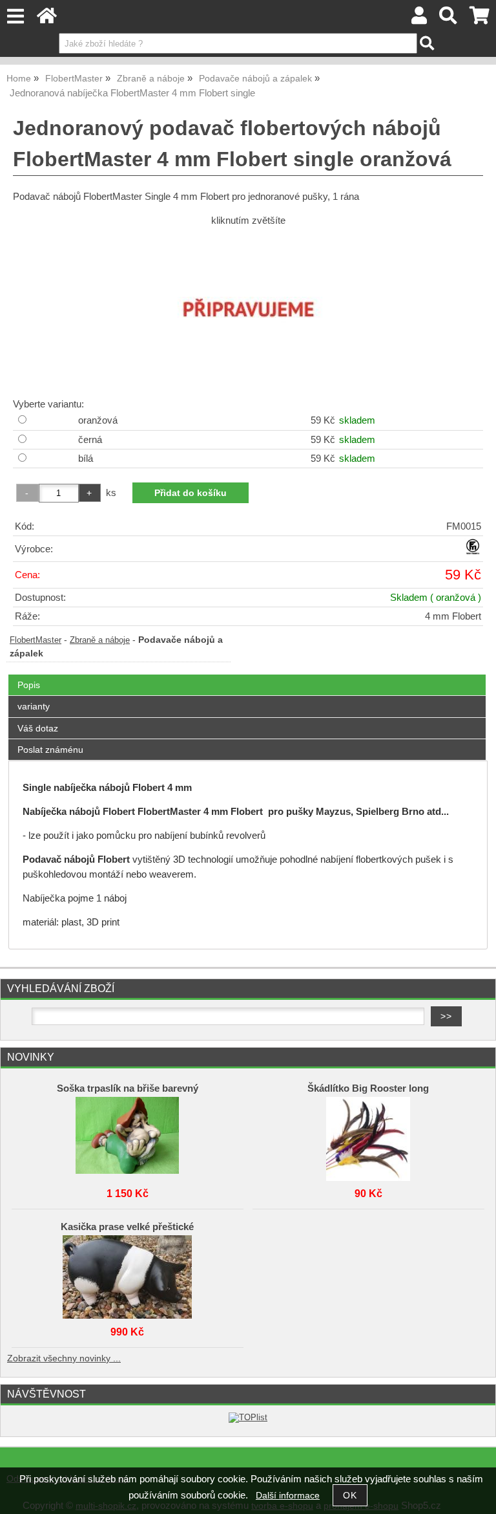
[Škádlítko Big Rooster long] (368, 1136)
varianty (33, 706)
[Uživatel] (419, 19)
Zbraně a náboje (100, 640)
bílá (85, 458)
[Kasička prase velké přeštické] (127, 1274)
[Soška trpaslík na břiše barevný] (127, 1136)
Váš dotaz (37, 728)
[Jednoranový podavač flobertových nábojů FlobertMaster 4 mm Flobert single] (248, 311)
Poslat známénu (50, 749)
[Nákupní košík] (479, 19)
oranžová (98, 420)
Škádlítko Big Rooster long (368, 1088)
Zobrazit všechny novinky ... (64, 1358)
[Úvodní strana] (46, 19)
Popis (28, 685)
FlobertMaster (35, 640)
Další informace (288, 1495)
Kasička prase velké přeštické (127, 1227)
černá (90, 440)
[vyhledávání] (448, 19)
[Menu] (15, 16)
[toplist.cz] (248, 1417)
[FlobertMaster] (472, 552)
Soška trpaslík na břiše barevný (127, 1088)
